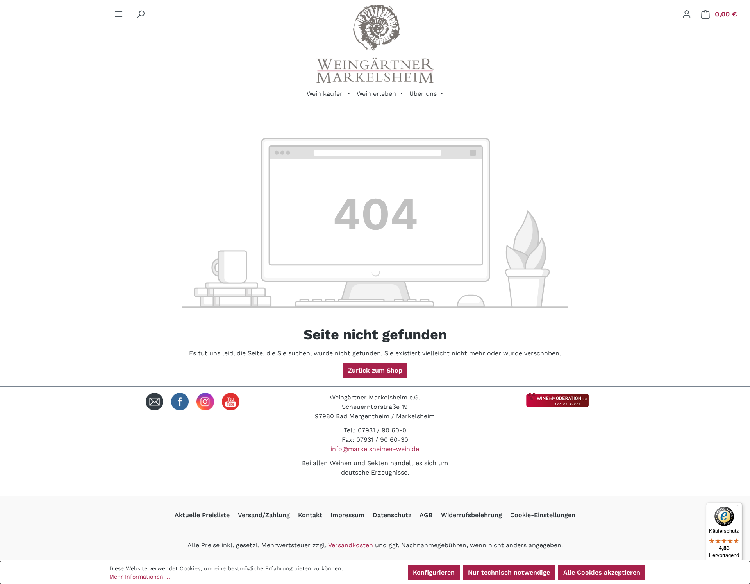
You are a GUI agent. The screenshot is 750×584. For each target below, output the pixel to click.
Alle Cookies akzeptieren (601, 572)
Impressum (347, 515)
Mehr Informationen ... (139, 576)
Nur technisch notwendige (509, 572)
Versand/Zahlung (264, 515)
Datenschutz (392, 515)
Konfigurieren (434, 572)
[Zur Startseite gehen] (375, 44)
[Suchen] (140, 14)
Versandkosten (350, 545)
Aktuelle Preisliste (202, 515)
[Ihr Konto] (686, 14)
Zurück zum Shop (375, 370)
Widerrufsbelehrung (471, 515)
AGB (426, 515)
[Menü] (118, 14)
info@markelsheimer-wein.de (374, 449)
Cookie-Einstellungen (542, 515)
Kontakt (310, 515)
